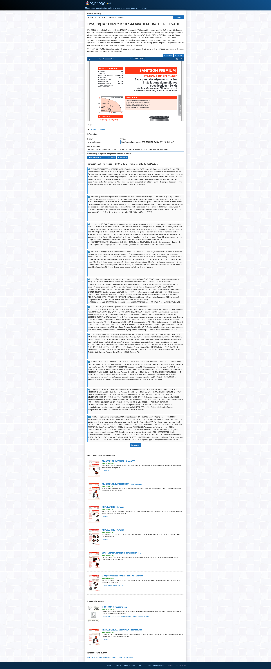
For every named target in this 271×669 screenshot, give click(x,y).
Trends (118, 665)
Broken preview (110, 157)
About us (110, 665)
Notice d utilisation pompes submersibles (137, 616)
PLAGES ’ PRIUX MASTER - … (120, 461)
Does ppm (101, 130)
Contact (148, 665)
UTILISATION (128, 658)
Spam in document (95, 157)
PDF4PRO (100, 4)
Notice (105, 616)
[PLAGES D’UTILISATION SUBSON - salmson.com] (93, 499)
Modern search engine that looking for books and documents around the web (117, 8)
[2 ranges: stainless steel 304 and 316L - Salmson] (93, 591)
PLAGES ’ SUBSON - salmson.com (122, 630)
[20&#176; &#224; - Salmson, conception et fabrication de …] (93, 568)
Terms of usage (129, 665)
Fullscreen (169, 55)
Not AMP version (159, 665)
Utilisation (106, 470)
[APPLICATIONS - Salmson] (93, 522)
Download (179, 55)
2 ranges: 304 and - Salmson (122, 576)
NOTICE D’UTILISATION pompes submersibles (104, 658)
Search (178, 17)
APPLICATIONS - (113, 507)
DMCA (140, 665)
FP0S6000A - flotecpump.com (114, 607)
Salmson (105, 516)
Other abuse (123, 157)
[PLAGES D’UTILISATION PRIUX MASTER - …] (93, 476)
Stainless (109, 585)
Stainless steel (116, 585)
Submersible (110, 616)
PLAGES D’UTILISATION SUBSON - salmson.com (122, 484)
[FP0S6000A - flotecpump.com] (93, 622)
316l (122, 585)
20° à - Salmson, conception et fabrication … (121, 553)
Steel (104, 585)
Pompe (93, 130)
